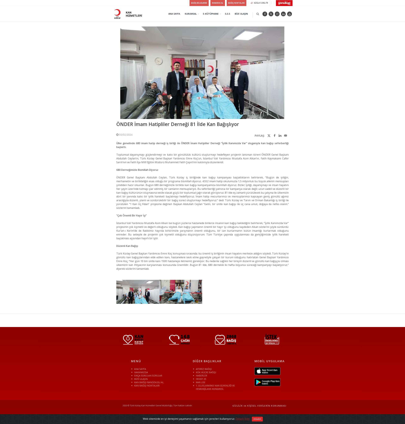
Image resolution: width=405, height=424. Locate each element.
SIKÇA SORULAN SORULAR (148, 375)
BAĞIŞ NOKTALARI (236, 3)
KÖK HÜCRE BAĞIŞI (206, 372)
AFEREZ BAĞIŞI (204, 368)
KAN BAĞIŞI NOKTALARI (147, 385)
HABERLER (201, 375)
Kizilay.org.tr (261, 3)
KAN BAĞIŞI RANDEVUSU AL (149, 382)
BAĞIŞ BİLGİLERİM (199, 3)
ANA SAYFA (174, 13)
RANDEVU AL (217, 3)
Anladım (257, 419)
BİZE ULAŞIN (241, 13)
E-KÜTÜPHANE (211, 13)
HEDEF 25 (201, 378)
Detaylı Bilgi (243, 419)
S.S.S (227, 13)
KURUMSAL (191, 13)
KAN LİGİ (200, 382)
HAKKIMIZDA (141, 372)
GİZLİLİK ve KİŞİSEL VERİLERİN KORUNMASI (259, 405)
